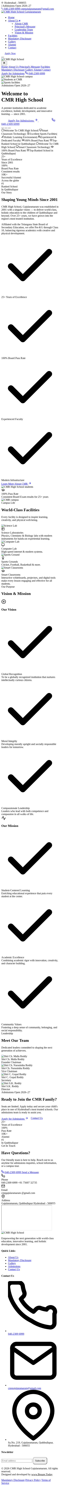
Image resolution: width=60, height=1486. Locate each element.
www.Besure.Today (41, 1474)
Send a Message (30, 1172)
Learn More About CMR (14, 483)
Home (11, 17)
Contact (12, 47)
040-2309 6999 (36, 73)
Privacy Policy (33, 1480)
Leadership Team (24, 29)
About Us (14, 20)
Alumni (12, 44)
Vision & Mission (24, 32)
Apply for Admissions (12, 73)
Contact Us (37, 1118)
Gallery (12, 41)
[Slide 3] (9, 128)
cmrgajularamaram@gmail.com (37, 8)
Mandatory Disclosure (19, 38)
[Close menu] (4, 63)
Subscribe (40, 1460)
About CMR (21, 23)
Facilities (12, 35)
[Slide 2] (6, 128)
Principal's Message (25, 26)
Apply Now (10, 53)
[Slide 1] (2, 128)
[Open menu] (2, 57)
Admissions (14, 1266)
